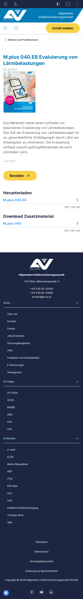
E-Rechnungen (15, 364)
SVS (9, 429)
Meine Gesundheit (17, 464)
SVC (9, 493)
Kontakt (11, 321)
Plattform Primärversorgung (22, 507)
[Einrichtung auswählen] (15, 4)
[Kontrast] (58, 4)
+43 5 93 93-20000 (41, 288)
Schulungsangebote (18, 343)
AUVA (10, 399)
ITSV (10, 478)
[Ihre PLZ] (5, 4)
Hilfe (9, 350)
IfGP (9, 471)
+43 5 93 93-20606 (41, 292)
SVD (9, 500)
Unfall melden (62, 28)
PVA (9, 421)
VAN (9, 522)
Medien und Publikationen (23, 39)
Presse (11, 328)
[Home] (15, 15)
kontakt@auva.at (41, 296)
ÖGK (9, 414)
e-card (11, 449)
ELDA (10, 456)
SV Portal (12, 392)
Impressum (41, 541)
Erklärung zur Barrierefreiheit (41, 570)
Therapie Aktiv (15, 515)
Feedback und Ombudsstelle (23, 357)
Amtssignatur (14, 372)
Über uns (12, 313)
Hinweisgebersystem (41, 561)
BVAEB (11, 407)
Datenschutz (41, 551)
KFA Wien (12, 485)
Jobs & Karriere (15, 335)
